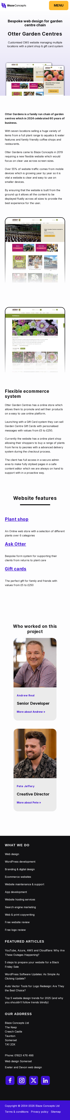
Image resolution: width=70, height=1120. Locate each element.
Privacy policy (39, 1111)
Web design (12, 854)
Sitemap (56, 1111)
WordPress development (20, 861)
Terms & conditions (16, 1111)
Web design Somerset (18, 1061)
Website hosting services (20, 899)
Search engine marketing (20, 907)
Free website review (17, 922)
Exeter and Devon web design (23, 1067)
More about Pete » (29, 802)
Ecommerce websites (18, 876)
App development (16, 892)
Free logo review (15, 929)
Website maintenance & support (24, 884)
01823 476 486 (24, 1055)
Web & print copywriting (20, 914)
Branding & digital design (20, 869)
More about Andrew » (31, 711)
